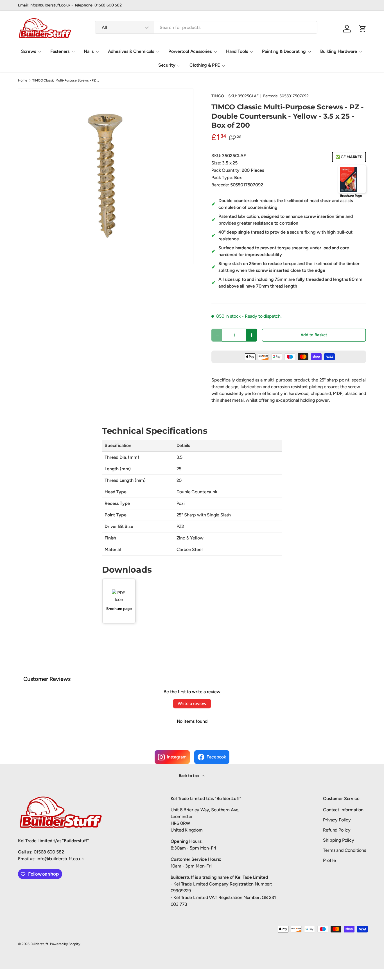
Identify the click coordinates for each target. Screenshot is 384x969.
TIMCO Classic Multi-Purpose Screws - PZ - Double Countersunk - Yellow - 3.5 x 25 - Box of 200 (66, 80)
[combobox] (206, 27)
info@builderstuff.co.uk (60, 858)
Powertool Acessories (190, 51)
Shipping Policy (338, 840)
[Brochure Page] (352, 179)
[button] (362, 28)
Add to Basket (314, 334)
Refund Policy (337, 830)
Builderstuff (39, 944)
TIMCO (217, 96)
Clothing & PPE (204, 65)
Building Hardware (338, 51)
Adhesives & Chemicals (131, 51)
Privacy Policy (337, 820)
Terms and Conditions (344, 850)
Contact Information (343, 809)
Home (22, 80)
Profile (329, 860)
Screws (28, 51)
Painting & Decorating (284, 51)
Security (166, 65)
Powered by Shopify (65, 944)
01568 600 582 (49, 852)
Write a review (192, 703)
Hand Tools (237, 51)
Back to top (189, 775)
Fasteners (60, 51)
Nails (88, 51)
